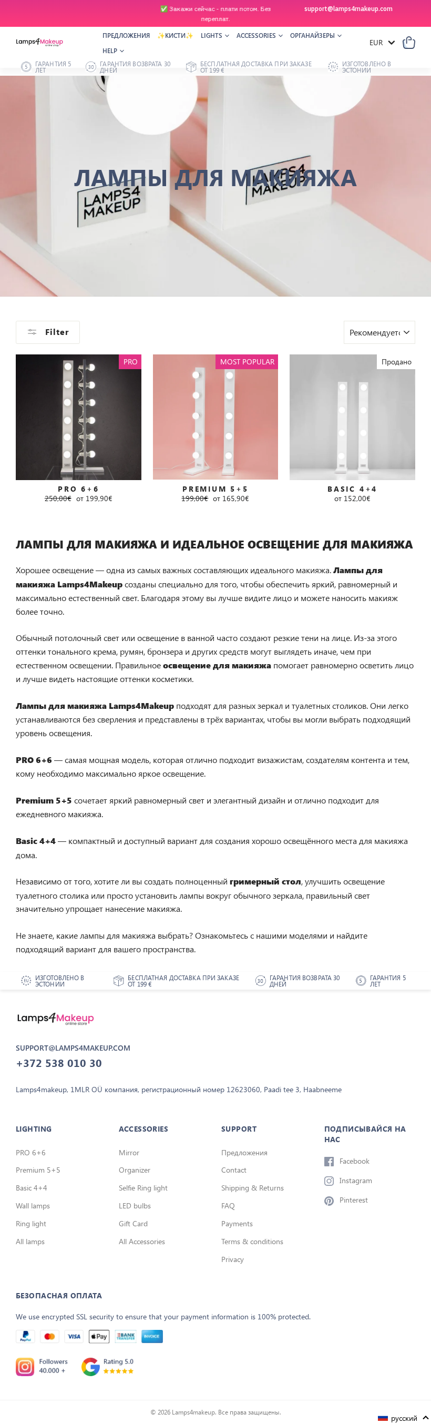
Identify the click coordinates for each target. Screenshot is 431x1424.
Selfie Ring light (143, 1188)
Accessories (257, 35)
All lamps (30, 1241)
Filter (56, 332)
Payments (237, 1223)
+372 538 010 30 (59, 1062)
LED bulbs (135, 1206)
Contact (234, 1170)
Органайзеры (313, 35)
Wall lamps (33, 1206)
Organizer (134, 1170)
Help (110, 50)
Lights (212, 35)
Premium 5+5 (38, 1170)
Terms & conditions (252, 1241)
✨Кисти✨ (175, 35)
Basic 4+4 (31, 1188)
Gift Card (133, 1223)
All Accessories (142, 1241)
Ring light (31, 1223)
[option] (215, 14)
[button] (404, 1417)
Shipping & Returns (252, 1188)
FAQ (228, 1206)
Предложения (126, 35)
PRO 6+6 (31, 1152)
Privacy (232, 1259)
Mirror (129, 1152)
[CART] (409, 42)
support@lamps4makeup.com (348, 9)
